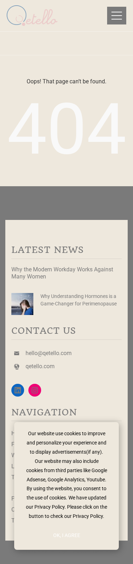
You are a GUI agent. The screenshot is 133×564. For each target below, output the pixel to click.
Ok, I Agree (66, 535)
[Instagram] (34, 390)
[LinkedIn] (17, 390)
